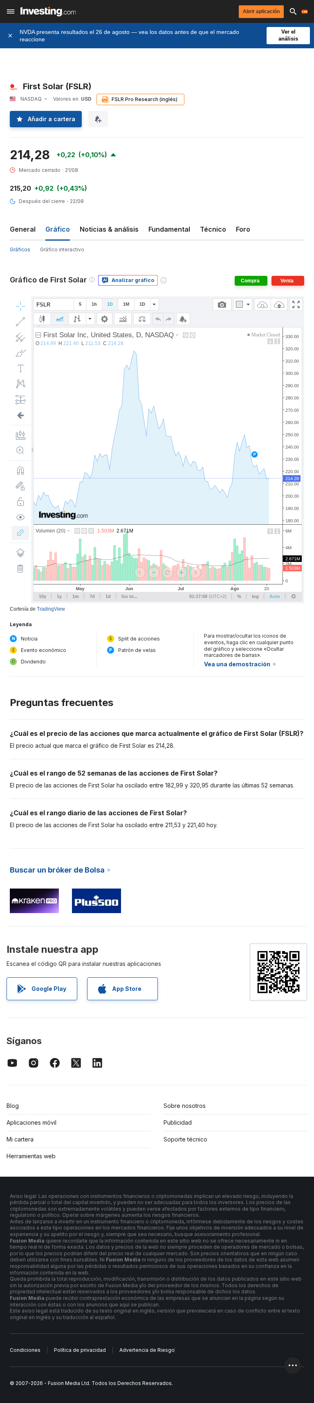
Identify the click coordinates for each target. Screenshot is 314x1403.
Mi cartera (20, 1139)
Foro (243, 229)
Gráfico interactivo (62, 249)
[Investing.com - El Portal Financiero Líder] (48, 11)
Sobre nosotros (185, 1105)
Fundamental (169, 229)
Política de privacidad (80, 1350)
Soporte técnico (185, 1139)
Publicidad (178, 1122)
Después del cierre (42, 201)
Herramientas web (31, 1156)
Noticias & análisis (109, 229)
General (23, 229)
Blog (13, 1105)
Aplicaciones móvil (31, 1122)
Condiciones (25, 1350)
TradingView (51, 609)
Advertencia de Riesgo (147, 1350)
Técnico (213, 229)
